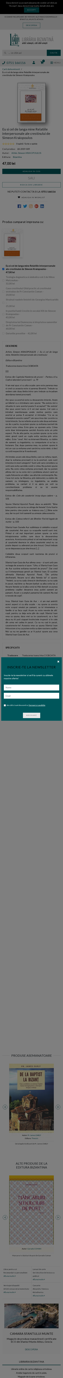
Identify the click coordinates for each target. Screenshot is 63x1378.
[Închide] (58, 661)
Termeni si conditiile (37, 705)
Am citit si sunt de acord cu (26, 705)
